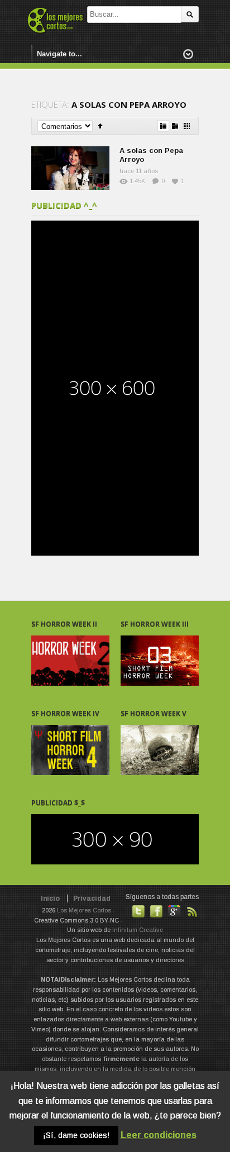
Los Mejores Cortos (84, 910)
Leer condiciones (159, 1135)
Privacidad (92, 898)
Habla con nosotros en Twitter (138, 911)
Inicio (50, 898)
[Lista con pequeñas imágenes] (163, 126)
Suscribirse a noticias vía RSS (192, 911)
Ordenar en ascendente (100, 126)
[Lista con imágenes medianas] (175, 126)
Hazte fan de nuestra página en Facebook (156, 911)
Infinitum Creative (137, 929)
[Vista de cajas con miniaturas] (187, 126)
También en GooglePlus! (174, 911)
